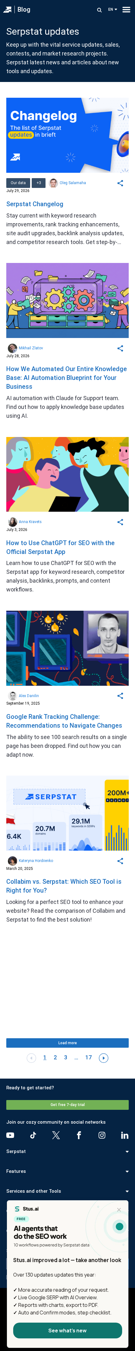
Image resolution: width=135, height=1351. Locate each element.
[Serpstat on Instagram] (102, 1135)
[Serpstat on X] (56, 1135)
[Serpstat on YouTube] (10, 1135)
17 (88, 1057)
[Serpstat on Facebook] (79, 1135)
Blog (24, 9)
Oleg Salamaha (73, 183)
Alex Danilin (29, 696)
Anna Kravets (30, 522)
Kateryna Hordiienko (36, 861)
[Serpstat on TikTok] (33, 1135)
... (76, 1057)
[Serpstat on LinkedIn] (125, 1135)
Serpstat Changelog (34, 204)
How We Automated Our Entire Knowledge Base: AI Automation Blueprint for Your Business (66, 377)
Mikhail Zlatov (31, 348)
